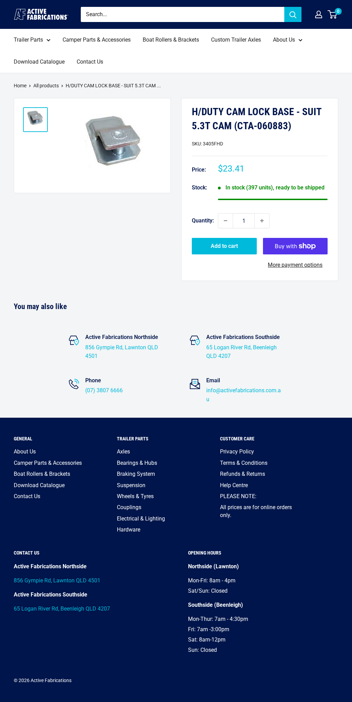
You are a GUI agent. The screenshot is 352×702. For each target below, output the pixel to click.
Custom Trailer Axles (236, 39)
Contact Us (90, 61)
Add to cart (224, 246)
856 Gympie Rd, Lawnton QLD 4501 (57, 580)
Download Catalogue (39, 61)
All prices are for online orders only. (256, 511)
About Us (284, 39)
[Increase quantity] (262, 220)
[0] (332, 14)
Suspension (131, 485)
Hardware (128, 529)
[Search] (292, 14)
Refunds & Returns (242, 474)
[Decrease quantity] (225, 220)
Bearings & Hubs (137, 463)
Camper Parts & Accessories (97, 39)
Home (20, 85)
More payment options (295, 265)
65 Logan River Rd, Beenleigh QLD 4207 (62, 608)
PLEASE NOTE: (238, 496)
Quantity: (203, 220)
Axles (123, 451)
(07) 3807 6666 (104, 390)
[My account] (318, 14)
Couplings (129, 507)
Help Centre (234, 485)
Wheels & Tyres (135, 496)
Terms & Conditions (243, 463)
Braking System (136, 474)
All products (46, 85)
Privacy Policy (237, 451)
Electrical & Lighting (141, 518)
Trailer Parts (28, 39)
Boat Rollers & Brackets (171, 39)
